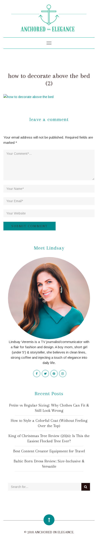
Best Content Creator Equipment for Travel (49, 451)
